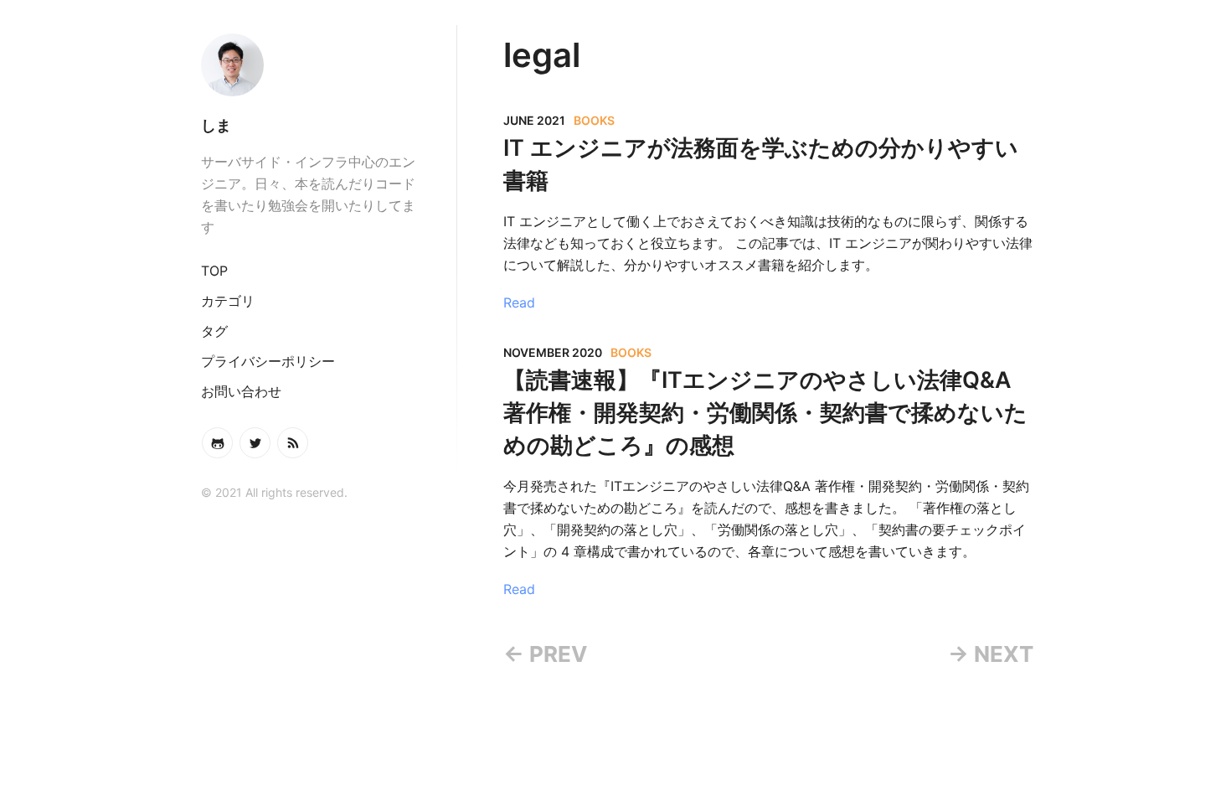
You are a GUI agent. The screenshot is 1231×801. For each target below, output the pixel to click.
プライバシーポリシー (268, 361)
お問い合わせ (241, 391)
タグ (214, 331)
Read (519, 302)
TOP (214, 270)
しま (216, 125)
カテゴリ (228, 300)
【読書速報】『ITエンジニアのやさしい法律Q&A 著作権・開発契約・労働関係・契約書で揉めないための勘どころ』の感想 (765, 412)
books (594, 120)
